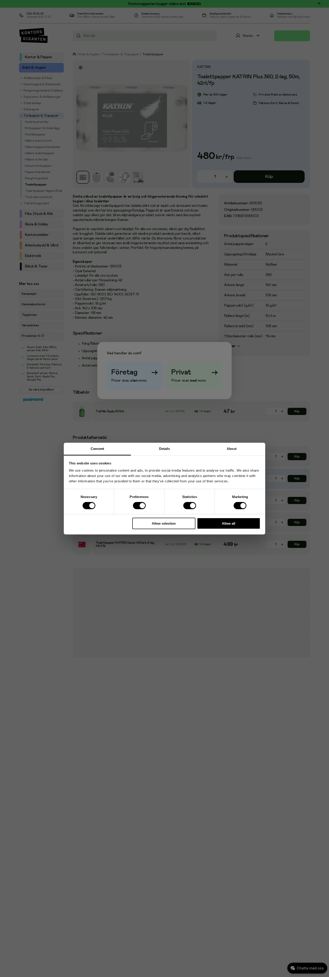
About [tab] (232, 448)
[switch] (139, 505)
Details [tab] (164, 448)
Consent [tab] (97, 448)
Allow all (228, 523)
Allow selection (164, 523)
